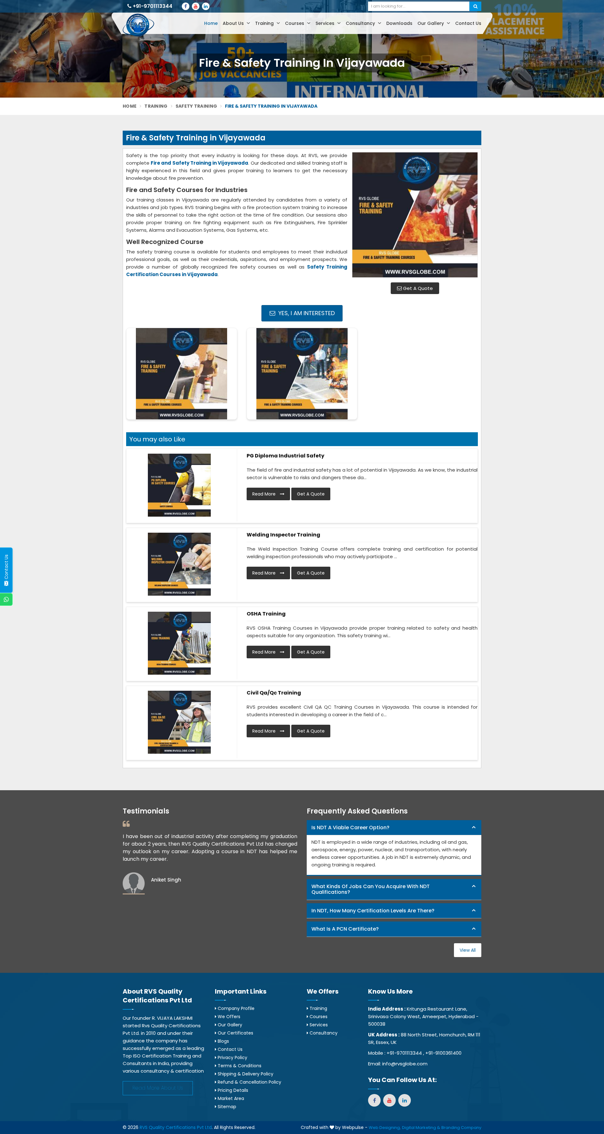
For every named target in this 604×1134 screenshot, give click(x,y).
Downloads (399, 23)
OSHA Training (266, 613)
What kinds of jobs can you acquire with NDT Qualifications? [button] (370, 889)
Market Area (230, 1098)
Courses (295, 23)
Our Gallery (431, 23)
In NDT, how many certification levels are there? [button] (372, 910)
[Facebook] (185, 6)
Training (265, 23)
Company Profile (235, 1008)
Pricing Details (232, 1090)
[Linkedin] (206, 6)
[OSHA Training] (179, 643)
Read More (264, 494)
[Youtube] (195, 6)
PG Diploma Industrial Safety (285, 455)
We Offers (228, 1016)
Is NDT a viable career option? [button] (350, 827)
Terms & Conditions (238, 1066)
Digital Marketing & (421, 1128)
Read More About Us (157, 1087)
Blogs (222, 1041)
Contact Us (468, 23)
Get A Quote (417, 288)
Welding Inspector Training (283, 534)
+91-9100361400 (443, 1053)
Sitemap (226, 1106)
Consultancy (361, 23)
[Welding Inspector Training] (179, 564)
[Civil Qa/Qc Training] (179, 722)
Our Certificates (234, 1033)
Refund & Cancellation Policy (248, 1082)
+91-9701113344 (151, 6)
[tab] (394, 828)
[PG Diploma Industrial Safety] (179, 485)
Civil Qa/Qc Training (274, 692)
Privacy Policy (231, 1057)
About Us (234, 23)
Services (326, 23)
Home (211, 23)
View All (468, 950)
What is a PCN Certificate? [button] (345, 929)
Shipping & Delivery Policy (244, 1074)
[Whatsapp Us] (6, 599)
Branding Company (461, 1128)
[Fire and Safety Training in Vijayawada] (415, 215)
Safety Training (196, 106)
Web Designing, (385, 1128)
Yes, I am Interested (306, 313)
